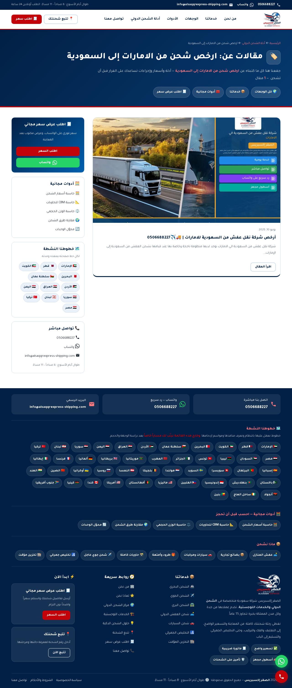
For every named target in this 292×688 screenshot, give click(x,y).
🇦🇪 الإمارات (69, 266)
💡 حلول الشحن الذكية (118, 623)
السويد (195, 470)
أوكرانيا (81, 470)
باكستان (268, 483)
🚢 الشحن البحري (181, 587)
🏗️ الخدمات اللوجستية (119, 614)
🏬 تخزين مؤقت (29, 555)
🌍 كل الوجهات (266, 92)
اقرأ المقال (263, 267)
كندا (93, 483)
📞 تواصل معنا (123, 651)
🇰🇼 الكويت (29, 266)
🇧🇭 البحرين (69, 276)
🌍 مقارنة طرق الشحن (64, 220)
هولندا (172, 470)
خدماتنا (211, 19)
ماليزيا (165, 483)
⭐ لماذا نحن (125, 596)
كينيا (73, 483)
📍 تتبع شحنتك (60, 19)
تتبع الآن (59, 652)
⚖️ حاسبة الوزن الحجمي (63, 211)
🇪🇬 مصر (71, 308)
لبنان (60, 447)
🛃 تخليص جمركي (62, 555)
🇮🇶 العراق (50, 287)
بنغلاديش (241, 483)
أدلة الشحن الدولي (145, 19)
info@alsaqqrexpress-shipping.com (58, 407)
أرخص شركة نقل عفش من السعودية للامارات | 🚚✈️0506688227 (211, 238)
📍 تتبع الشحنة (123, 633)
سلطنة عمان (174, 447)
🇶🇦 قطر (48, 266)
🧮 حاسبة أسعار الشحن (63, 193)
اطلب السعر (48, 151)
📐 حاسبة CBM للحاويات (63, 202)
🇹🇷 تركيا (31, 297)
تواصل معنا (114, 19)
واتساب (45, 162)
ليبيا (225, 459)
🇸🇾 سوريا (70, 297)
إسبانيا (269, 470)
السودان (248, 459)
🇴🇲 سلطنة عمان (42, 276)
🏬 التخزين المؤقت (181, 642)
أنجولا (270, 494)
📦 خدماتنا (237, 92)
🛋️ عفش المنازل (265, 555)
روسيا (103, 470)
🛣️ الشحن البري (183, 605)
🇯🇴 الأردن (70, 287)
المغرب (159, 459)
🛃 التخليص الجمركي (179, 633)
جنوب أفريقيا (47, 483)
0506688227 (256, 407)
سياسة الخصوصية (69, 680)
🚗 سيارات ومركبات (198, 555)
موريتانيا (134, 459)
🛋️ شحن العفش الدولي (177, 614)
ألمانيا (85, 459)
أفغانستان (139, 483)
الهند (36, 470)
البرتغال (245, 470)
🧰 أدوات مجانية (208, 92)
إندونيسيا (214, 483)
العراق (125, 447)
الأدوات (172, 19)
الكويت (226, 447)
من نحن (230, 19)
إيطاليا (40, 459)
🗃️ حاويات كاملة (131, 555)
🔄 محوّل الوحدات (67, 229)
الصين (58, 470)
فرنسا (63, 459)
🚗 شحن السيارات (181, 623)
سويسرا (220, 470)
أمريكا (113, 483)
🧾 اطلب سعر (26, 19)
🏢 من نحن (126, 587)
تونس (205, 459)
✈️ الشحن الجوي (182, 596)
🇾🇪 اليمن (29, 287)
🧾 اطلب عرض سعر (171, 92)
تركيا (39, 447)
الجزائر (183, 459)
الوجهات (191, 19)
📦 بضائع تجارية (232, 555)
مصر (271, 459)
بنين (219, 494)
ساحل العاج (245, 494)
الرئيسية (275, 43)
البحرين (202, 447)
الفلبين (188, 483)
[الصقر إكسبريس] (272, 19)
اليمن (102, 447)
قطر (247, 447)
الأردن (147, 447)
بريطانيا (109, 459)
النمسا (126, 470)
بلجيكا (150, 470)
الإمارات (269, 447)
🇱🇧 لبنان (50, 297)
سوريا (81, 447)
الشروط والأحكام (42, 680)
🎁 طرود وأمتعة (163, 555)
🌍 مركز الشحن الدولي (119, 605)
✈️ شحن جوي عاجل (98, 555)
